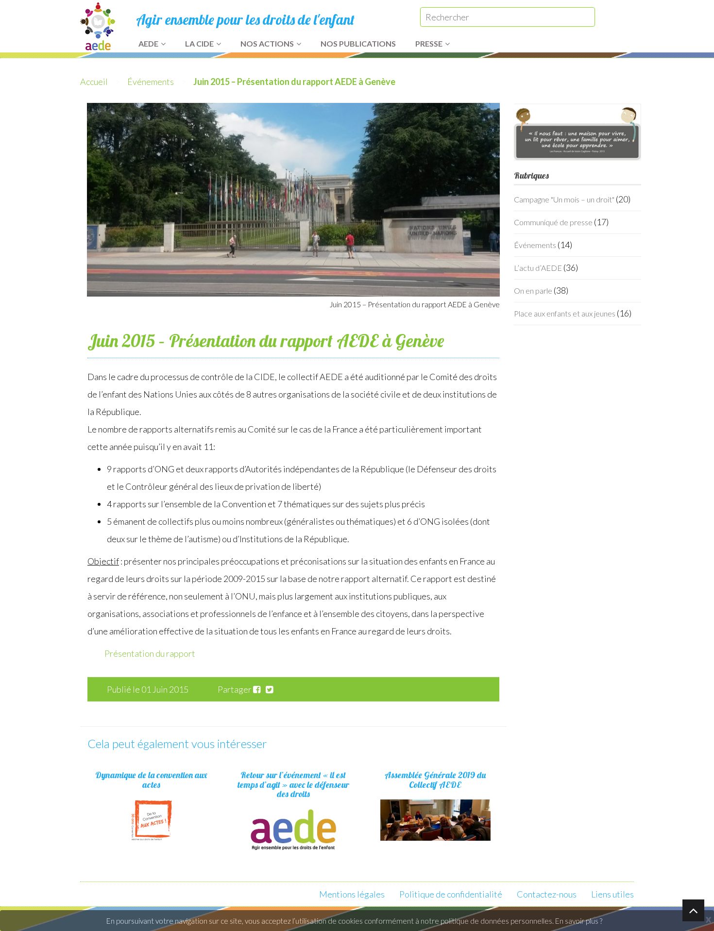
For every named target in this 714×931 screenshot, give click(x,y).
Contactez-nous (547, 894)
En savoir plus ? (578, 920)
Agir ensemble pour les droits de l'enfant (245, 19)
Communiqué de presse (553, 222)
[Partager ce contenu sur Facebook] (258, 689)
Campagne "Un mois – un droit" (564, 199)
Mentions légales (352, 894)
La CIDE (199, 43)
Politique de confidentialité (450, 894)
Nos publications (358, 43)
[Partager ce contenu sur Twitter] (271, 689)
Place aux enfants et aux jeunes (564, 313)
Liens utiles (612, 894)
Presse (428, 43)
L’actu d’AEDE (538, 267)
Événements (150, 81)
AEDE (148, 43)
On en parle (533, 290)
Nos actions (267, 43)
